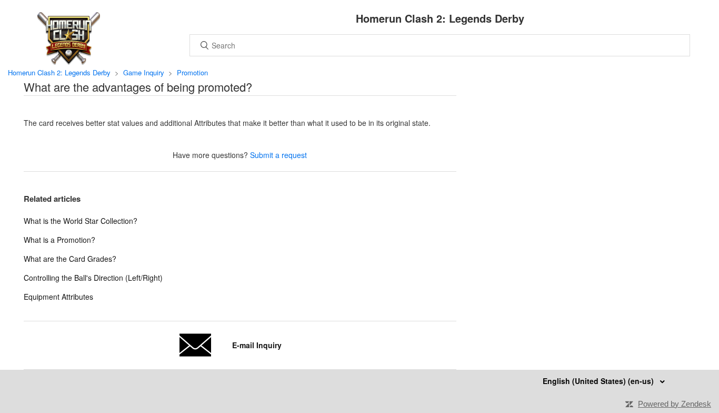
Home (68, 38)
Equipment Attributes (58, 296)
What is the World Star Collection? (80, 220)
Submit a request (278, 155)
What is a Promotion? (59, 239)
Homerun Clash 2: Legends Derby (59, 72)
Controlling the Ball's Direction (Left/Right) (93, 277)
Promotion (192, 72)
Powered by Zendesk (674, 403)
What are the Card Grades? (70, 258)
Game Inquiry (143, 72)
